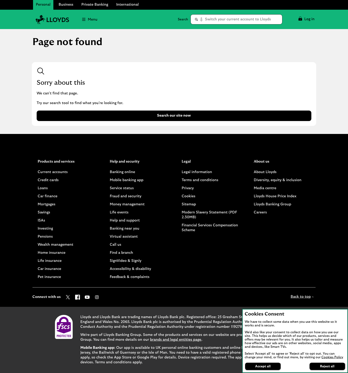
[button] (306, 19)
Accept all (263, 366)
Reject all (327, 366)
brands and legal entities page (175, 340)
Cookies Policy (332, 357)
